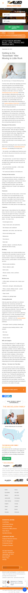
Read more (6, 458)
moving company (21, 318)
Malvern (6, 495)
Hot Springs (17, 498)
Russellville (7, 492)
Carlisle (16, 506)
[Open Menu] (3, 3)
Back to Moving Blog (8, 462)
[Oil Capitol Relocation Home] (14, 2)
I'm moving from (19, 11)
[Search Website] (21, 567)
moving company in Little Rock (11, 103)
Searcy (16, 489)
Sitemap (4, 559)
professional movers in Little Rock (10, 92)
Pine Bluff (16, 492)
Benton (16, 509)
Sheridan (7, 512)
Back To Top (5, 586)
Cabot (6, 509)
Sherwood (17, 512)
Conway (16, 503)
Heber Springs (8, 500)
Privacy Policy (5, 557)
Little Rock (17, 495)
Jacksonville (7, 498)
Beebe (6, 489)
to (24, 18)
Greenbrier (17, 500)
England (6, 503)
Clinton (6, 506)
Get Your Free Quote (14, 27)
